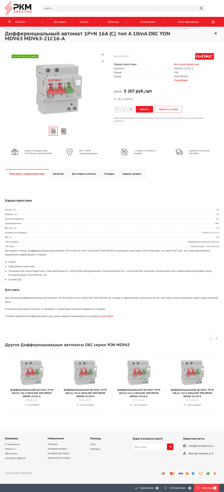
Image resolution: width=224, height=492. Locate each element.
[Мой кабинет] (213, 22)
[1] (115, 56)
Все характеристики (186, 64)
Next (216, 338)
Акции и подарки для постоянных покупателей (38, 152)
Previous (211, 338)
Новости (10, 448)
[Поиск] (201, 8)
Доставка (107, 316)
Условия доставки (59, 453)
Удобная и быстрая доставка (199, 152)
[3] (121, 56)
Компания (11, 438)
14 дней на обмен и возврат (144, 152)
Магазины (11, 453)
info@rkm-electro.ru (201, 445)
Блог (93, 444)
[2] (118, 56)
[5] (127, 56)
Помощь (53, 444)
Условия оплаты (57, 448)
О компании (12, 444)
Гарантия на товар (59, 457)
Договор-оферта (15, 458)
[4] (124, 56)
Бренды (95, 448)
